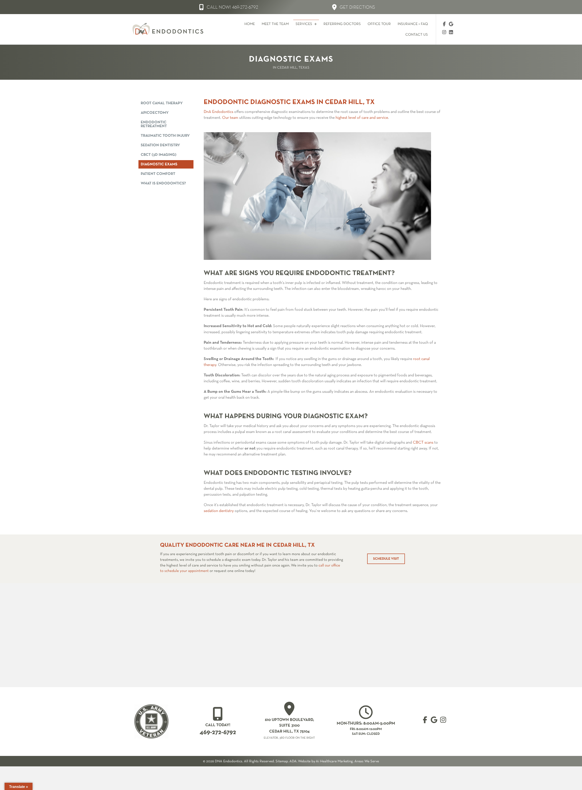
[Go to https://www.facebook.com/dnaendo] (444, 24)
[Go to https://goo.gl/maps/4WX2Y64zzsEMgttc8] (434, 720)
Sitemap (282, 761)
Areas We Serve (366, 761)
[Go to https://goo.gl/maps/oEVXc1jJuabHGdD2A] (289, 721)
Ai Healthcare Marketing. (335, 761)
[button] (228, 7)
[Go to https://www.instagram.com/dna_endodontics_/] (444, 33)
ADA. (293, 761)
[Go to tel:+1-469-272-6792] (218, 721)
